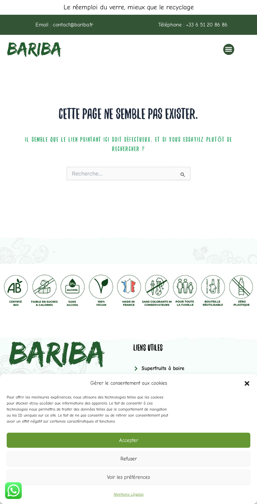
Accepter (128, 440)
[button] (247, 383)
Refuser (128, 459)
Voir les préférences (128, 477)
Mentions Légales (129, 494)
